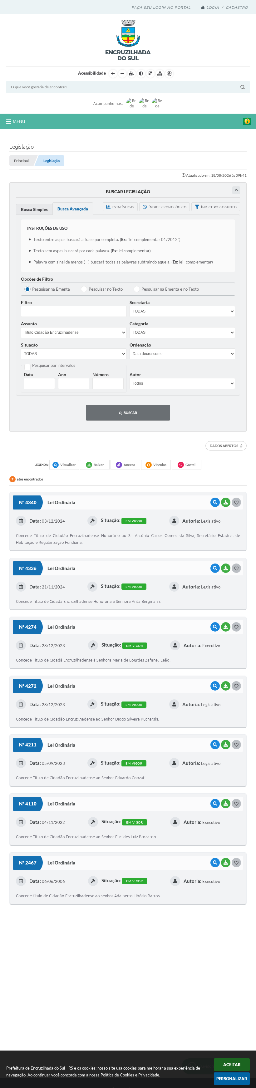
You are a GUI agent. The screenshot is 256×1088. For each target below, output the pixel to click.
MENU (19, 121)
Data (28, 374)
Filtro (26, 302)
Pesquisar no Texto (106, 289)
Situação (29, 344)
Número (100, 374)
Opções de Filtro (37, 279)
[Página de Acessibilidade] (169, 74)
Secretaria (140, 302)
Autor (135, 374)
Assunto (29, 323)
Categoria (139, 323)
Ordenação (140, 344)
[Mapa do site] (160, 74)
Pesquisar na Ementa (51, 289)
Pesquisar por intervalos (53, 365)
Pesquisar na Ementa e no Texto (170, 289)
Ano (62, 374)
